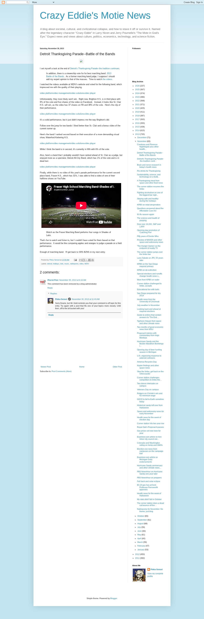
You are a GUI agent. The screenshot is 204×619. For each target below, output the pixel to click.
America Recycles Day (147, 362)
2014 (137, 130)
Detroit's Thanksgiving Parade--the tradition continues (94, 68)
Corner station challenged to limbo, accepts (149, 284)
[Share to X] (86, 260)
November (142, 141)
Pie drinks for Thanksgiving (148, 171)
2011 (137, 558)
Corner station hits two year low (150, 423)
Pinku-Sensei (61, 299)
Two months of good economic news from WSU (150, 328)
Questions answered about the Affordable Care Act (150, 209)
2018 (137, 116)
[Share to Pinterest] (92, 260)
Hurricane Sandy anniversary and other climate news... (149, 466)
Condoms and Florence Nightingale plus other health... (148, 146)
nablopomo (74, 264)
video (81, 264)
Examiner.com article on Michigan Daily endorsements (147, 459)
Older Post (117, 367)
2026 (137, 86)
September (142, 520)
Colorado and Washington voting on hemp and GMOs (150, 444)
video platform (46, 93)
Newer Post (46, 367)
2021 (137, 104)
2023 (137, 97)
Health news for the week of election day (149, 418)
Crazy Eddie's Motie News (95, 15)
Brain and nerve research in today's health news (149, 166)
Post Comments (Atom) (62, 371)
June (139, 531)
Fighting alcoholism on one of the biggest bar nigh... (150, 194)
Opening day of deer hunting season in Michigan (149, 351)
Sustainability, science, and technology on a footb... (148, 176)
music (66, 264)
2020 (137, 108)
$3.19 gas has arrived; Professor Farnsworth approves (147, 487)
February (141, 546)
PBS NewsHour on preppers (149, 478)
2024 (137, 93)
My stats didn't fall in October (149, 499)
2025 (137, 89)
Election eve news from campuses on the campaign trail (150, 451)
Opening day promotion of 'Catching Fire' (148, 231)
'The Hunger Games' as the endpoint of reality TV (148, 247)
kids (61, 264)
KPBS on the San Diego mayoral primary (147, 265)
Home (81, 367)
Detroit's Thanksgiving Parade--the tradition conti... (150, 160)
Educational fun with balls (148, 289)
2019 (137, 112)
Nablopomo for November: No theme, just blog (150, 510)
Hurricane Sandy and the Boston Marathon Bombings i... (150, 343)
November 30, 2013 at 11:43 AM (86, 299)
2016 (137, 123)
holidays (56, 264)
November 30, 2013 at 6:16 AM (72, 280)
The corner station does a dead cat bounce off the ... (150, 504)
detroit (49, 264)
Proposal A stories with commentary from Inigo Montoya (148, 335)
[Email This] (80, 260)
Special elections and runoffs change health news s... (149, 275)
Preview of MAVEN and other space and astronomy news (150, 241)
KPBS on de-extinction (147, 270)
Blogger (113, 598)
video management (61, 93)
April (139, 538)
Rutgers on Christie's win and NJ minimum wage (149, 394)
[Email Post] (75, 260)
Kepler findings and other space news (148, 366)
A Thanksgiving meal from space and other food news (150, 182)
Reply (50, 288)
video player (89, 93)
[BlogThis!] (83, 260)
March (140, 542)
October (141, 516)
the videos (107, 79)
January (141, 550)
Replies (53, 294)
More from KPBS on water (148, 280)
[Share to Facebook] (89, 260)
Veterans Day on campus (148, 389)
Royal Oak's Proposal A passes (150, 427)
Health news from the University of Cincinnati (148, 300)
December (142, 137)
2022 (137, 101)
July (139, 527)
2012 (137, 554)
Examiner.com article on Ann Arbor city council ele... (149, 438)
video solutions (77, 93)
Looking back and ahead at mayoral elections (149, 310)
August (140, 523)
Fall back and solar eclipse (148, 481)
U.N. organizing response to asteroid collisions (149, 357)
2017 (137, 119)
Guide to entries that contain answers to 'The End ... (149, 316)
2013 (137, 134)
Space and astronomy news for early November (150, 412)
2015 (137, 127)
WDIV (86, 264)
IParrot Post (52, 280)
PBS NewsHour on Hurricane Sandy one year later (149, 473)
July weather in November (148, 305)
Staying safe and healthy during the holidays (147, 200)
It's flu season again (145, 214)
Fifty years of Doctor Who (148, 236)
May (139, 535)
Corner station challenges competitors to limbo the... (149, 378)
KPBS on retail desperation (148, 205)
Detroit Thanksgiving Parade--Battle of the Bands (150, 154)
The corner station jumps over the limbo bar (150, 253)
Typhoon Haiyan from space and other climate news (149, 322)
